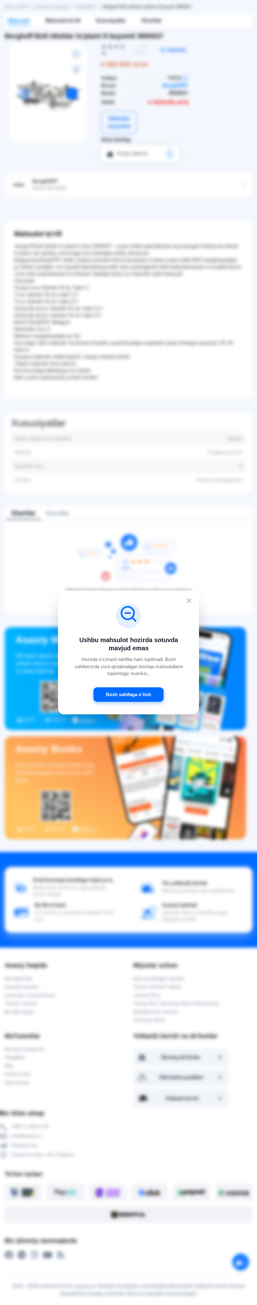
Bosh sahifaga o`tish (128, 694)
